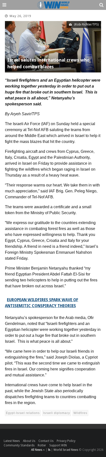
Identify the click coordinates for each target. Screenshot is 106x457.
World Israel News (65, 450)
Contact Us (45, 441)
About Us (29, 441)
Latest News (12, 441)
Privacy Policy (66, 441)
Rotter (42, 445)
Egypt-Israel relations (23, 413)
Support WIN (58, 445)
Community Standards (19, 445)
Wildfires (80, 413)
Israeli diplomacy (56, 413)
